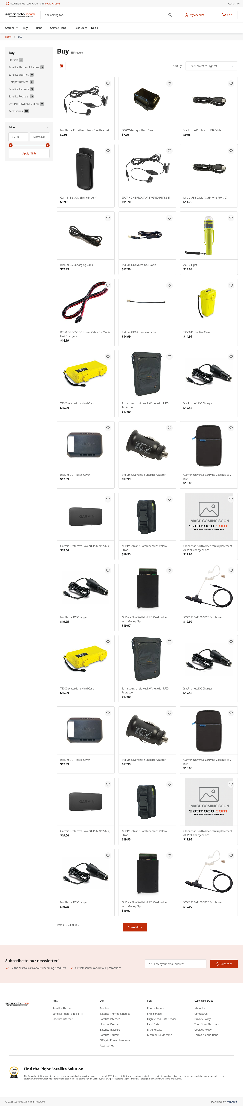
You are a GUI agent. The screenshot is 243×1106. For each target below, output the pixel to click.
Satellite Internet (62, 1019)
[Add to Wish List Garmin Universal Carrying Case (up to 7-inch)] (231, 428)
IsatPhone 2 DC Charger (197, 406)
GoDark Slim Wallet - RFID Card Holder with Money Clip (145, 621)
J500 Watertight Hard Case (137, 132)
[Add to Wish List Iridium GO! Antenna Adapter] (169, 285)
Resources (81, 28)
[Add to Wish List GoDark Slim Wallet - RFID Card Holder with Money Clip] (169, 570)
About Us (199, 1008)
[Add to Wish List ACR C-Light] (231, 218)
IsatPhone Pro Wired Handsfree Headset (84, 132)
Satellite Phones (62, 1008)
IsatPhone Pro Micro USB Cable (202, 132)
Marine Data (154, 1029)
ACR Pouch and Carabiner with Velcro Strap (144, 550)
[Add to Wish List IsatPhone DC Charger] (108, 570)
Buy (25, 28)
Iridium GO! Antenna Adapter (139, 334)
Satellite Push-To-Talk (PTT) (68, 1014)
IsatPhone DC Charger (73, 619)
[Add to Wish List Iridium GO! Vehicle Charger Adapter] (169, 428)
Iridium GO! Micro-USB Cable (139, 267)
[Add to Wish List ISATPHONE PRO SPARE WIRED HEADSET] (169, 151)
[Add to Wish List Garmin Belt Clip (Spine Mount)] (108, 151)
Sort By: (177, 66)
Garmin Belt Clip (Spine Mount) (78, 200)
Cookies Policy (203, 1029)
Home (8, 36)
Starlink (9, 28)
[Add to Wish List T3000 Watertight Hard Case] (108, 356)
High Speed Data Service (162, 1019)
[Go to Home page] (20, 15)
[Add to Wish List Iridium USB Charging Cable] (108, 218)
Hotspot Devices (110, 1024)
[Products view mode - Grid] (61, 66)
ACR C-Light (190, 267)
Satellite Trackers (110, 1029)
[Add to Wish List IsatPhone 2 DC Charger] (231, 356)
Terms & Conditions (206, 1035)
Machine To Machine (159, 1035)
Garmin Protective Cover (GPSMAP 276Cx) (85, 548)
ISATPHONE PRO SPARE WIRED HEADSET (146, 200)
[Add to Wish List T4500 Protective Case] (231, 285)
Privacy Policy (202, 1019)
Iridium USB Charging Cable (77, 267)
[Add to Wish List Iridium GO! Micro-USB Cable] (169, 218)
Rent (39, 28)
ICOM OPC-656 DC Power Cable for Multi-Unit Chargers (85, 336)
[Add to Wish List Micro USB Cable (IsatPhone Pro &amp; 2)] (231, 151)
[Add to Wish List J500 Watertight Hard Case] (169, 83)
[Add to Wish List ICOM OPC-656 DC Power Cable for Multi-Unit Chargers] (108, 285)
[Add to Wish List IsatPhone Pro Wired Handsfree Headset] (108, 83)
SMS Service (154, 1014)
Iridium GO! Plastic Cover (75, 477)
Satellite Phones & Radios (115, 1014)
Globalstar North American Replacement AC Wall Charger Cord (207, 550)
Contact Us (234, 3)
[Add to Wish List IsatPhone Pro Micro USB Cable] (231, 83)
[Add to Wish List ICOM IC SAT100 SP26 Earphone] (231, 570)
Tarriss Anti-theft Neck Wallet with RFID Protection (145, 408)
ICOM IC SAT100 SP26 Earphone (202, 619)
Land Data (153, 1024)
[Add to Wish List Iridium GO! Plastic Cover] (108, 428)
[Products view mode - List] (69, 66)
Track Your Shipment (206, 1024)
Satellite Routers (110, 1035)
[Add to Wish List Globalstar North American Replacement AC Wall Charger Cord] (231, 499)
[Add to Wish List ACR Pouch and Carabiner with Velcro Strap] (169, 499)
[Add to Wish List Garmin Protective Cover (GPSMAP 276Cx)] (108, 499)
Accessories (107, 1045)
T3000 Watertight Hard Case (77, 406)
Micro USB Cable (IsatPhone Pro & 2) (205, 200)
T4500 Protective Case (196, 334)
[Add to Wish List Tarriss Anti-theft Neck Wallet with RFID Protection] (169, 356)
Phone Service (155, 1008)
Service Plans (58, 28)
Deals (94, 28)
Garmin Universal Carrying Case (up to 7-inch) (207, 479)
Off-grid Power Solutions (115, 1040)
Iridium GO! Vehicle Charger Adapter (144, 477)
